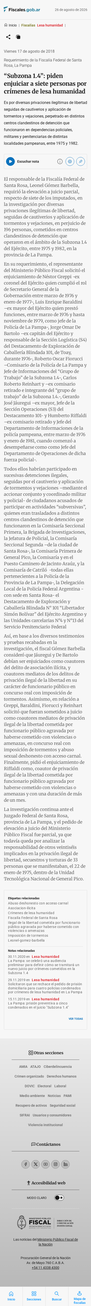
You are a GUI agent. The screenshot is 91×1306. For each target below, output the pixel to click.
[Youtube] (45, 1164)
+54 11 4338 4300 (45, 1268)
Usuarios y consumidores (52, 1115)
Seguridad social (62, 1105)
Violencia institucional (45, 1125)
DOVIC (30, 1086)
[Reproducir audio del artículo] (10, 161)
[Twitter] (35, 1164)
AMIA (23, 1067)
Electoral (44, 1086)
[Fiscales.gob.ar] (15, 9)
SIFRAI (25, 1115)
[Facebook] (25, 1164)
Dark (59, 1198)
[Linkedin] (65, 1164)
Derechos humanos (61, 1076)
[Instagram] (55, 1164)
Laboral (60, 1086)
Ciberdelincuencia (58, 1067)
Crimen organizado (29, 1076)
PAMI (68, 1096)
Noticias (54, 1096)
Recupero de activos (31, 1105)
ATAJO (35, 1067)
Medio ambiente (32, 1096)
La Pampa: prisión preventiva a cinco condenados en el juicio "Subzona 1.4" (38, 1005)
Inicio (13, 25)
